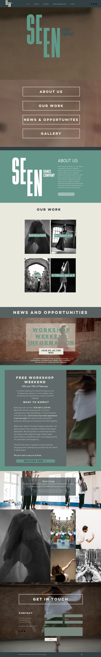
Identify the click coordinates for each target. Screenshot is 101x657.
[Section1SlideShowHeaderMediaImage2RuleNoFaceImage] (49, 505)
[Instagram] (91, 4)
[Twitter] (94, 4)
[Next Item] (98, 549)
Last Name (67, 612)
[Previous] (6, 490)
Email (46, 619)
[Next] (95, 490)
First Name (47, 612)
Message (46, 625)
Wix (45, 654)
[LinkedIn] (96, 4)
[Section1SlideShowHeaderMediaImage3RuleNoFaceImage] (51, 505)
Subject (66, 619)
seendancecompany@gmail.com (28, 626)
